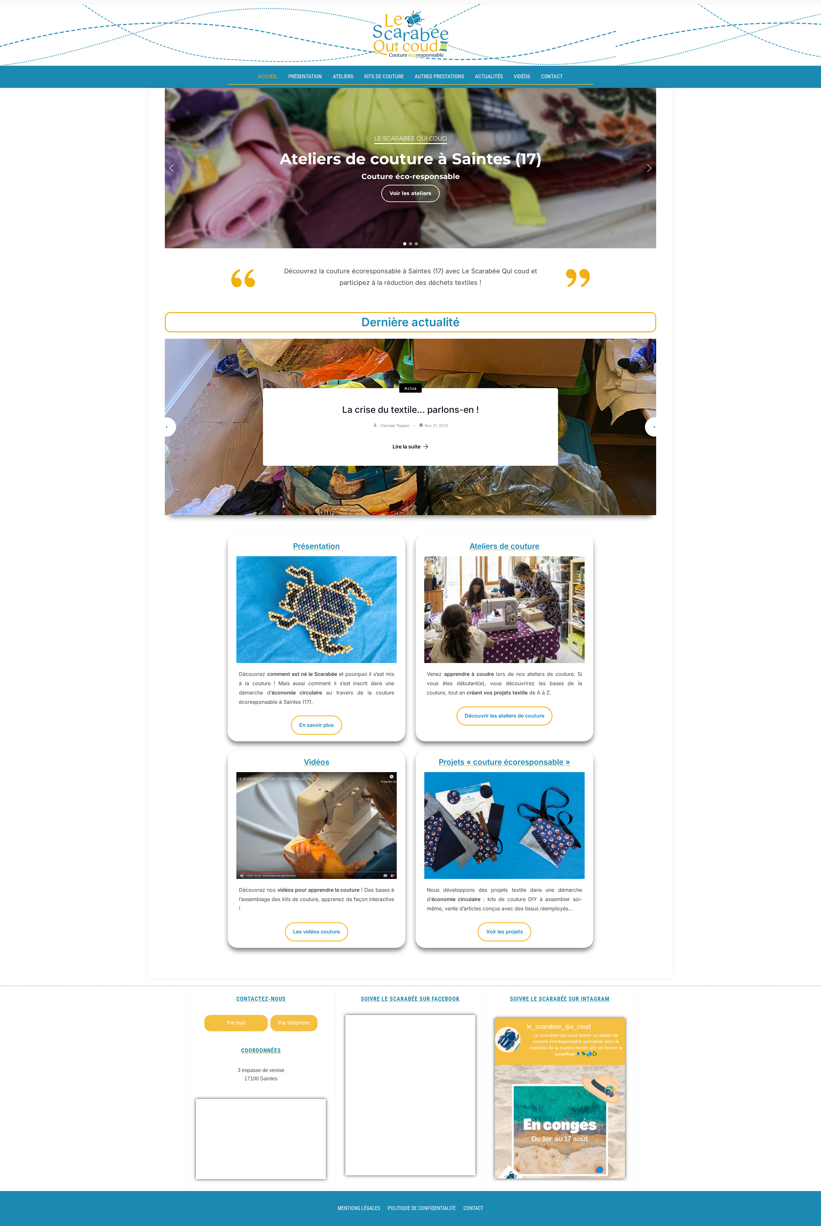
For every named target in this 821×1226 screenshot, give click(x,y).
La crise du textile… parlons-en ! (410, 409)
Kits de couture (384, 76)
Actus (410, 388)
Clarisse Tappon (395, 425)
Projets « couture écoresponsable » (504, 762)
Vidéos (522, 76)
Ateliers (343, 76)
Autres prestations (439, 76)
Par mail (236, 1023)
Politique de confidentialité (422, 1208)
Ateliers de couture (504, 546)
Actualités (489, 76)
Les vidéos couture (316, 931)
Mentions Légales (359, 1208)
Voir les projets (504, 931)
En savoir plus (316, 725)
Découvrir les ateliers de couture (504, 715)
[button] (171, 168)
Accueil (267, 76)
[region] (410, 168)
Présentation (305, 76)
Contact (552, 76)
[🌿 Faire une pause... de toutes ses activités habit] (560, 1130)
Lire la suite (406, 446)
